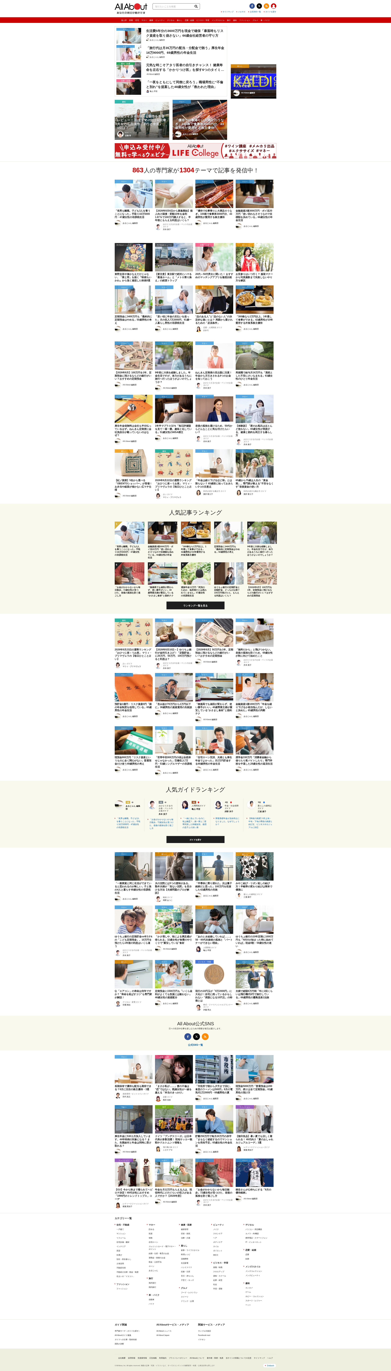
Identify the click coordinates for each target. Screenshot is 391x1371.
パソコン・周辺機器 (253, 1229)
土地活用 (120, 1263)
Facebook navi (204, 1335)
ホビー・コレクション (254, 1296)
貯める (151, 1229)
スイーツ (184, 1297)
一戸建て (120, 1229)
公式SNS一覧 (255, 12)
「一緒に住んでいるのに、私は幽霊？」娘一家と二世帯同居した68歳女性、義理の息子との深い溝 (194, 823)
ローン (151, 1266)
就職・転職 (217, 1267)
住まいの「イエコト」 (126, 1276)
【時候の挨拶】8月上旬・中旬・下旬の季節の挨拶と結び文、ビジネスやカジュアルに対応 (260, 823)
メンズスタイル (218, 20)
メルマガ (241, 12)
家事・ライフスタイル (190, 1250)
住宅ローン (153, 1242)
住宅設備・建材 (123, 1242)
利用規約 (162, 1358)
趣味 (235, 20)
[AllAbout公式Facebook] (252, 6)
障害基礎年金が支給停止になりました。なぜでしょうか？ (227, 821)
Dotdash (270, 1366)
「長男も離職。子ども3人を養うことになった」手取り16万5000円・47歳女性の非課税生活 (128, 823)
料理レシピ (185, 1254)
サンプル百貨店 (204, 1331)
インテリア (121, 1246)
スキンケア (217, 1234)
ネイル (216, 1246)
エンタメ (249, 1288)
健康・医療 (186, 1225)
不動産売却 (121, 1268)
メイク (216, 1229)
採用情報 (131, 1358)
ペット (248, 1305)
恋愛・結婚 (189, 20)
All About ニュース (164, 1331)
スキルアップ (218, 1272)
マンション (121, 1234)
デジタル (170, 20)
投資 (150, 1234)
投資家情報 (142, 1358)
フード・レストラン (189, 1292)
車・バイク (265, 20)
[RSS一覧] (266, 6)
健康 (151, 20)
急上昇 (124, 20)
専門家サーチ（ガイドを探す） (127, 1331)
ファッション (244, 20)
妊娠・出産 (185, 1272)
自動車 (151, 1299)
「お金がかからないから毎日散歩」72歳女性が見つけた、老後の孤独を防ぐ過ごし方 (162, 824)
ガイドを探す (270, 12)
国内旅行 (152, 1287)
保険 (150, 1238)
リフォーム (121, 1238)
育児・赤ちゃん (187, 1276)
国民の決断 (119, 1344)
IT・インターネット (253, 1242)
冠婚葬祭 (184, 1259)
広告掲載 (153, 1358)
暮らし (179, 20)
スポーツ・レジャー (253, 1301)
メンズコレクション (253, 1271)
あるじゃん (153, 1270)
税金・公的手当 (155, 1262)
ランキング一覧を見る (195, 605)
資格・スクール (219, 1276)
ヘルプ (270, 1358)
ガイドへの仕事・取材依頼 (126, 1339)
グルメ (255, 20)
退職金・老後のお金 (157, 1258)
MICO (215, 1255)
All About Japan (162, 1335)
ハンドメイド (186, 1267)
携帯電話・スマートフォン (256, 1238)
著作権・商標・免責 (215, 1358)
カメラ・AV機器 (252, 1234)
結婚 (247, 1259)
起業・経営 (217, 1280)
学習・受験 (217, 1289)
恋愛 (247, 1254)
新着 (131, 20)
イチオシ (201, 1339)
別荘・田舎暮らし (124, 1259)
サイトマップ (228, 12)
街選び (119, 1255)
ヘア (215, 1238)
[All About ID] (273, 6)
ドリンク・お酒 (187, 1301)
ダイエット (217, 1251)
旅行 (229, 20)
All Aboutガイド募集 (123, 1335)
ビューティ (160, 20)
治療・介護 (185, 1238)
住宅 (137, 20)
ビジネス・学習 (202, 20)
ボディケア (217, 1242)
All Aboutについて (197, 1358)
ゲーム (248, 1292)
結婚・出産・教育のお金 (159, 1253)
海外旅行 (152, 1283)
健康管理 (184, 1229)
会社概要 (122, 1358)
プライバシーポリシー (178, 1358)
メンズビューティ (252, 1275)
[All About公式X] (259, 6)
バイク (151, 1304)
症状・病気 (185, 1234)
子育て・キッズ (187, 1280)
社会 (215, 1284)
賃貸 (118, 1251)
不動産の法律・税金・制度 (128, 1272)
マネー (144, 20)
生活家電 (184, 1263)
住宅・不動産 (123, 1225)
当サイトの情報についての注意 (238, 1358)
